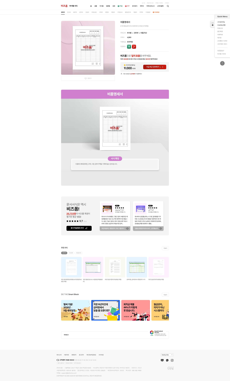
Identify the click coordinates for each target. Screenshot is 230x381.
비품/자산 (144, 33)
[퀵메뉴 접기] (213, 24)
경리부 (136, 33)
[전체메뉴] (91, 6)
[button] (171, 267)
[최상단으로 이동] (222, 63)
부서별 (129, 33)
